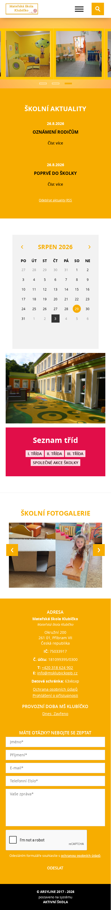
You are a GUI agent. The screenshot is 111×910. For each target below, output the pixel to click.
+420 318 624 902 (57, 667)
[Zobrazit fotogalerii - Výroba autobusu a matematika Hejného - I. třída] (32, 555)
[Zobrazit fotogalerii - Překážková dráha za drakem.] (79, 555)
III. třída (75, 453)
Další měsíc (89, 247)
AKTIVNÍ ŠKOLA (55, 902)
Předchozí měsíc (22, 247)
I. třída (35, 453)
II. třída (54, 453)
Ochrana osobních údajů (55, 689)
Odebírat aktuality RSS (55, 200)
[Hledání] (98, 9)
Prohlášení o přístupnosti (55, 695)
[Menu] (79, 9)
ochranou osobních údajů (80, 855)
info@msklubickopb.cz (57, 673)
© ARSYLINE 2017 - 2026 (55, 891)
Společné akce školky (55, 462)
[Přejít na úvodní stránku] (22, 9)
